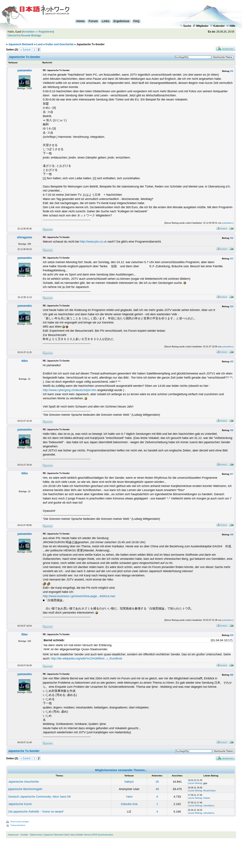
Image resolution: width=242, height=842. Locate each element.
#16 (231, 430)
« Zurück (25, 49)
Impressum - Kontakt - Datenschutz (25, 834)
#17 (231, 474)
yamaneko (24, 70)
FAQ (136, 21)
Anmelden (29, 31)
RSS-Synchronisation (103, 834)
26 (157, 781)
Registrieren (46, 31)
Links (105, 21)
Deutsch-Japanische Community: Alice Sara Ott (39, 796)
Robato (206, 798)
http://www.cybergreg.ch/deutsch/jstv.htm (69, 390)
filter (24, 634)
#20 (231, 675)
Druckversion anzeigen (19, 822)
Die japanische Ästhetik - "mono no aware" (36, 811)
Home (80, 21)
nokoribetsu (208, 805)
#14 (231, 306)
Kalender (219, 26)
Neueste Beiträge (31, 35)
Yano (129, 796)
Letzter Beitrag (195, 783)
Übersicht (13, 35)
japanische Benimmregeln (25, 789)
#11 (231, 71)
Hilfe (232, 26)
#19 (231, 635)
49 (157, 789)
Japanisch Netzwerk (20, 44)
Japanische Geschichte (23, 781)
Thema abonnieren (17, 825)
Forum (93, 21)
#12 (231, 238)
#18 (231, 534)
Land (39, 44)
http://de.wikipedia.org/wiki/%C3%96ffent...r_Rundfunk (86, 658)
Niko (24, 360)
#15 (231, 361)
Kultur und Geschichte (59, 44)
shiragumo (24, 237)
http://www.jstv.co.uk (93, 241)
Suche (187, 26)
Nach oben (70, 834)
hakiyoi (129, 781)
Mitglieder (202, 26)
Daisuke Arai (129, 804)
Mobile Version (84, 834)
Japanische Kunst (20, 804)
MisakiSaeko (209, 790)
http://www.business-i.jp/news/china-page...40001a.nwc (79, 596)
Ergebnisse (121, 21)
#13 (231, 258)
